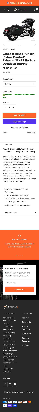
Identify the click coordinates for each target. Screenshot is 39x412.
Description (7, 145)
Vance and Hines (9, 49)
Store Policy (26, 334)
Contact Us (26, 322)
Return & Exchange (10, 212)
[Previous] (3, 45)
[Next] (35, 45)
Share (5, 132)
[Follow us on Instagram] (9, 384)
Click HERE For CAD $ (23, 3)
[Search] (8, 10)
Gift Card (25, 345)
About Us (25, 318)
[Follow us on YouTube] (14, 384)
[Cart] (35, 10)
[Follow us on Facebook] (5, 384)
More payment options (19, 127)
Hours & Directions (26, 327)
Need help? (31, 132)
